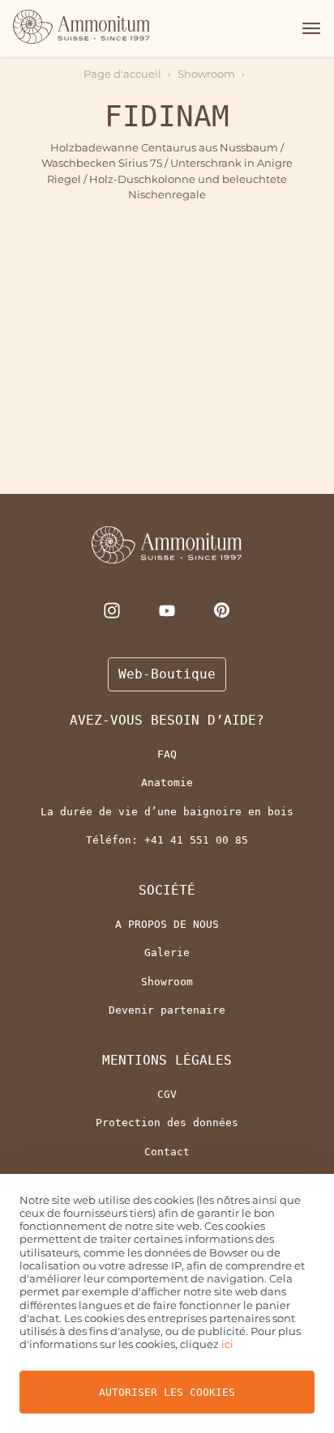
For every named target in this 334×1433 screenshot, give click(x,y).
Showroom (206, 73)
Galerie (167, 952)
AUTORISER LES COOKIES (167, 1392)
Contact (167, 1152)
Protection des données (167, 1122)
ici (227, 1343)
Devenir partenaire (167, 1010)
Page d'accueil (122, 73)
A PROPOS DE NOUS (167, 924)
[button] (309, 28)
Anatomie (167, 782)
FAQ (167, 754)
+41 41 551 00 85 (196, 840)
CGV (167, 1094)
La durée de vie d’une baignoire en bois (167, 812)
